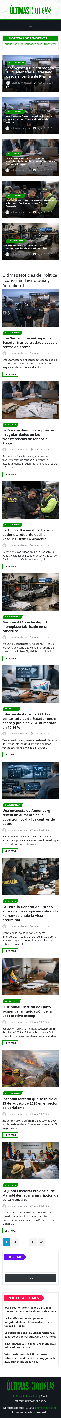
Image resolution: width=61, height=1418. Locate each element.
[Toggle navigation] (30, 25)
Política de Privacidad (25, 1396)
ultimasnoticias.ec (45, 1407)
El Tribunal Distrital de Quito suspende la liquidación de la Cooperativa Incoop (27, 1011)
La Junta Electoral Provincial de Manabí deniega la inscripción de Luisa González (30, 1195)
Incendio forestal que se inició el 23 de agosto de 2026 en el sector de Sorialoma (30, 1103)
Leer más (10, 374)
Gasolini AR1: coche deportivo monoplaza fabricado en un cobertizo (28, 247)
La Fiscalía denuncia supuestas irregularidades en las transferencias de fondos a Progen (30, 70)
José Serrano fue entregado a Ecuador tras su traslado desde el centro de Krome (28, 119)
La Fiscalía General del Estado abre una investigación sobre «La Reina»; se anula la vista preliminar (30, 913)
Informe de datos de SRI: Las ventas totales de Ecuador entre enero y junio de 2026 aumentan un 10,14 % (29, 720)
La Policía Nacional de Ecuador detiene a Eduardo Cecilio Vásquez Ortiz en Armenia (29, 203)
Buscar (14, 1257)
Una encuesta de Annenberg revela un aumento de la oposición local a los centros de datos (28, 817)
